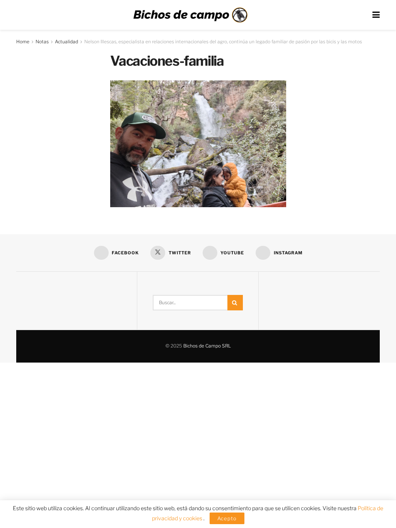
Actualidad (66, 41)
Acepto (227, 518)
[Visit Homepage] (190, 15)
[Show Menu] (376, 15)
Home (22, 41)
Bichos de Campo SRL (207, 346)
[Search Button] (235, 302)
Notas (42, 41)
